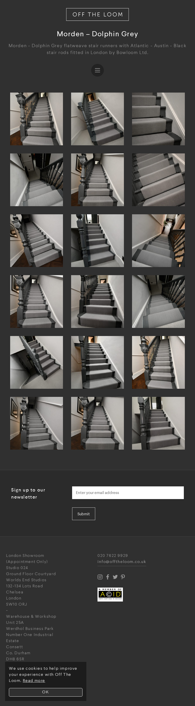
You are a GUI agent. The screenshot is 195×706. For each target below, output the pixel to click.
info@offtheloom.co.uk (122, 562)
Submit (83, 513)
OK (45, 692)
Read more (34, 680)
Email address (86, 484)
